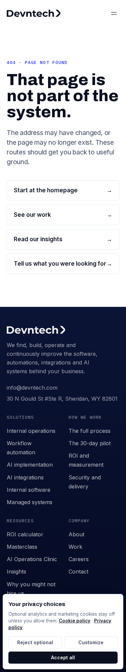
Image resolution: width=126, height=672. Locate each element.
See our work (63, 214)
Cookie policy (74, 620)
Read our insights (63, 239)
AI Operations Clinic (32, 559)
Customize (90, 642)
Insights (16, 571)
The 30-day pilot (90, 443)
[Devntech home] (33, 13)
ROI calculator (25, 534)
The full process (90, 430)
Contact (78, 571)
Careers (79, 559)
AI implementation (30, 464)
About (76, 534)
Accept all (63, 657)
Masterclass (22, 546)
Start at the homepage (63, 190)
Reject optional (35, 642)
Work (75, 546)
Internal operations (31, 430)
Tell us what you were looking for (63, 263)
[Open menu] (114, 13)
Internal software (28, 489)
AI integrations (25, 477)
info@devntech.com (32, 387)
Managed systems (29, 502)
